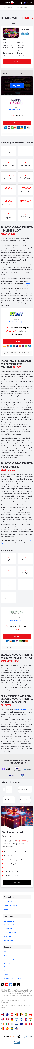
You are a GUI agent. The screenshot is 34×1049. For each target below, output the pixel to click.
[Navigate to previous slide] (4, 789)
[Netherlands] (16, 1024)
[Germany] (12, 1019)
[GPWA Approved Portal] (17, 1042)
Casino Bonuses (8, 940)
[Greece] (16, 1019)
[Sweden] (12, 1028)
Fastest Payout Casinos (10, 905)
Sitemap (6, 974)
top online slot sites (20, 710)
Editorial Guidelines (9, 959)
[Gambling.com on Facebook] (10, 984)
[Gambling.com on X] (2, 984)
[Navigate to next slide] (30, 789)
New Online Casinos (9, 902)
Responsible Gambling (10, 971)
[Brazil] (26, 1014)
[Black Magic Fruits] (21, 1024)
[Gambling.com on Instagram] (14, 984)
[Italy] (7, 1024)
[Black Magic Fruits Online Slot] (30, 1014)
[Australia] (7, 1014)
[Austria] (12, 1014)
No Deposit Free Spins (10, 932)
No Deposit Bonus (9, 936)
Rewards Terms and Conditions (12, 978)
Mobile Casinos (8, 909)
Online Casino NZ (9, 921)
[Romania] (2, 1028)
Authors (6, 955)
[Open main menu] (3, 3)
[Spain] (7, 1028)
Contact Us (7, 963)
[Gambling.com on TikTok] (18, 984)
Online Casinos (14, 12)
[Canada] (2, 1019)
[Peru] (30, 1024)
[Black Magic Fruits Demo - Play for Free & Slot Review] (2, 1014)
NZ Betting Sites (8, 929)
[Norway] (26, 1024)
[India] (30, 1019)
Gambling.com (4, 12)
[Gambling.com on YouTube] (6, 984)
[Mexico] (12, 1024)
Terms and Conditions (9, 1005)
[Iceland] (21, 1019)
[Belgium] (16, 1014)
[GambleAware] (8, 1036)
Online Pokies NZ (9, 925)
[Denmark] (7, 1019)
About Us (6, 952)
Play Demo (17, 85)
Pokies (22, 12)
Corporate (7, 967)
